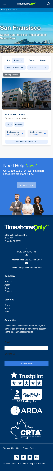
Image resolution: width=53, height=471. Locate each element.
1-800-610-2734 (28, 252)
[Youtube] (30, 457)
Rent (7, 312)
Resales (42, 60)
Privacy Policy (29, 448)
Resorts (18, 60)
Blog (7, 288)
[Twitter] (23, 457)
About (7, 285)
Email (7, 342)
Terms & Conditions (12, 448)
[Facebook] (16, 457)
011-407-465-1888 (33, 260)
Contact (8, 291)
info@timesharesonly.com (30, 268)
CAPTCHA (10, 354)
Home (7, 282)
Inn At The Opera (15, 114)
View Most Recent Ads (25, 142)
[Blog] (36, 457)
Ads (8, 60)
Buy (6, 305)
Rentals (32, 60)
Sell (6, 308)
